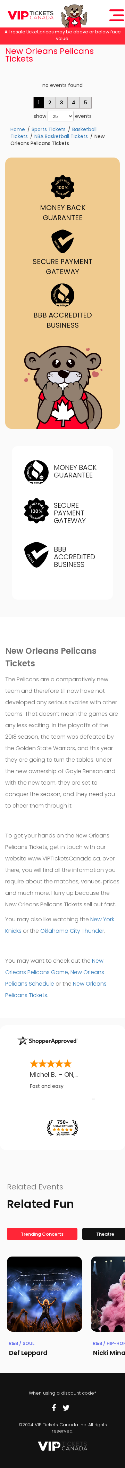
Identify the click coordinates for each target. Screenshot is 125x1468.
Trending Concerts (42, 1234)
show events (63, 116)
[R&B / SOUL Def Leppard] (44, 1294)
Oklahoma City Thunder (72, 931)
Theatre (105, 1234)
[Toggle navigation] (116, 15)
